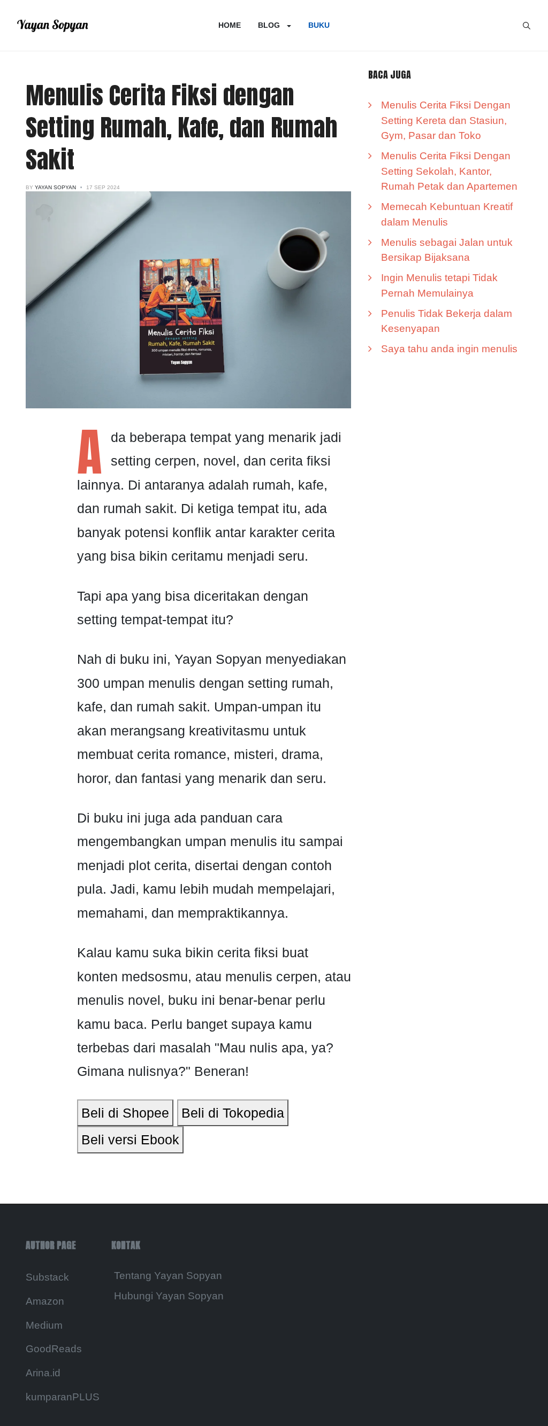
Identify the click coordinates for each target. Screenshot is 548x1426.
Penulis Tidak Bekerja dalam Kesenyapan (446, 321)
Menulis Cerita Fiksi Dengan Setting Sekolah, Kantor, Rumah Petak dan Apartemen (449, 171)
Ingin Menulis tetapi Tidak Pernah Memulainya (439, 285)
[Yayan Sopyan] (52, 25)
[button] (274, 25)
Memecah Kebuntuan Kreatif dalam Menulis (447, 214)
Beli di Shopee (125, 1112)
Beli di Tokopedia (232, 1112)
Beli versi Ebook (130, 1139)
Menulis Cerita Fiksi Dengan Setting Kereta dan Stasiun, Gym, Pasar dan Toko (446, 120)
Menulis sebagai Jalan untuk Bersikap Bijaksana (447, 250)
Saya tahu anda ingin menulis (449, 348)
